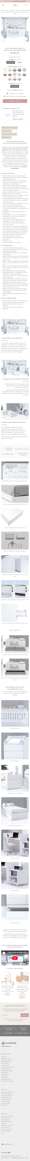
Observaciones (6, 137)
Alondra (2, 10)
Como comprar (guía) (7, 1116)
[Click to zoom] (26, 19)
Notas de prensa (5, 1127)
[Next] (7, 19)
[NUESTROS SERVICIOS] (16, 1033)
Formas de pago (5, 1103)
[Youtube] (9, 1152)
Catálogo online (5, 1120)
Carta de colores (5, 1118)
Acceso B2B (4, 1076)
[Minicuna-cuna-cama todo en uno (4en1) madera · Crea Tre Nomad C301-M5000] (22, 978)
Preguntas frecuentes (7, 1125)
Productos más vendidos (15, 968)
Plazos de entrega (6, 1093)
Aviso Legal (4, 1077)
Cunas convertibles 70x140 (23, 10)
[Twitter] (7, 1152)
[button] (21, 994)
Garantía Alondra (5, 1061)
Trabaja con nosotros (7, 1060)
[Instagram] (2, 1152)
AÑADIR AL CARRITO (15, 101)
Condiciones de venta (7, 1070)
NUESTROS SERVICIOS (23, 1033)
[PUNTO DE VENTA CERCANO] (1, 1029)
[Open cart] (27, 5)
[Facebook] (1, 1152)
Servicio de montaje (6, 1095)
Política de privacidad (7, 1081)
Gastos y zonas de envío (7, 1092)
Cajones (19, 62)
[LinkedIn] (4, 1152)
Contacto (3, 1056)
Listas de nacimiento (6, 1129)
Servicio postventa (6, 1069)
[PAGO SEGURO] (3, 1033)
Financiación (4, 1105)
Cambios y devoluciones (9, 134)
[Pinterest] (5, 1152)
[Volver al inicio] (26, 1156)
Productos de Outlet (6, 1099)
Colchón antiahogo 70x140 (15, 90)
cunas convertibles (10, 10)
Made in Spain (5, 1063)
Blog (2, 1133)
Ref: (11, 57)
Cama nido (11, 62)
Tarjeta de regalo (5, 1131)
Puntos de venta (5, 1065)
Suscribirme (25, 1015)
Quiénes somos (5, 1058)
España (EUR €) (7, 1144)
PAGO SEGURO (9, 1033)
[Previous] (3, 19)
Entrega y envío (6, 131)
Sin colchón (14, 86)
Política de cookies (6, 1079)
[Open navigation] (4, 5)
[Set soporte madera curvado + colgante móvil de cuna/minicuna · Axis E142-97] (7, 978)
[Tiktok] (6, 1152)
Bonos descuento (5, 1101)
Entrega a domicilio (6, 1097)
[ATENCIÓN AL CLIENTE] (16, 1029)
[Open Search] (25, 5)
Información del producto (9, 127)
